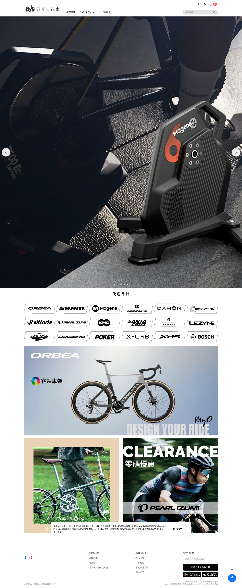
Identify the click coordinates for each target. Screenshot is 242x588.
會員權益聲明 (141, 567)
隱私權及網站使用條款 (99, 567)
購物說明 (139, 558)
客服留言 (139, 563)
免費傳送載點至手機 (200, 567)
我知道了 (177, 529)
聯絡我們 (139, 572)
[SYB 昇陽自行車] (42, 8)
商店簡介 (93, 563)
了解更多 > (58, 532)
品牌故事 (93, 558)
